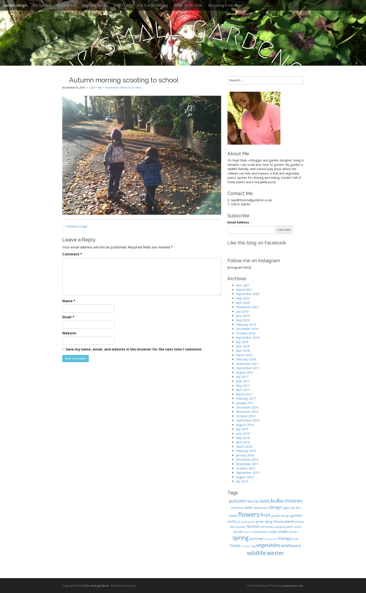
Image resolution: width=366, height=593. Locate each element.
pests (290, 526)
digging (286, 507)
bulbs (277, 500)
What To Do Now (188, 5)
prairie (247, 532)
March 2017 (244, 394)
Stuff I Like (122, 5)
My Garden (42, 5)
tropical (245, 546)
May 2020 (243, 298)
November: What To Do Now (123, 87)
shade (283, 531)
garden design (280, 516)
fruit (265, 515)
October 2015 (245, 468)
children (293, 500)
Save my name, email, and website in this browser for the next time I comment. (134, 349)
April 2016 (243, 442)
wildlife (256, 553)
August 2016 (245, 425)
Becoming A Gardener (225, 5)
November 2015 (247, 464)
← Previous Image (74, 226)
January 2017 (245, 403)
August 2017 (245, 372)
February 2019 (246, 325)
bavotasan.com (293, 585)
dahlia (248, 507)
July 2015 (242, 481)
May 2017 (243, 386)
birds (265, 501)
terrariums (271, 539)
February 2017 (246, 398)
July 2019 (242, 311)
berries (253, 501)
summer (257, 538)
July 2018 (242, 342)
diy (293, 508)
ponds (238, 531)
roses (272, 531)
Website (69, 333)
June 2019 (243, 316)
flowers (248, 514)
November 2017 (247, 364)
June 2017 (243, 381)
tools (295, 539)
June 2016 (243, 433)
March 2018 (244, 355)
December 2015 (247, 459)
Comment (72, 254)
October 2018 (245, 333)
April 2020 (243, 303)
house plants (283, 521)
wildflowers (291, 545)
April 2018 (243, 351)
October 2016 (245, 416)
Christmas (237, 508)
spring (241, 538)
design (275, 507)
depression (261, 508)
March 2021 (244, 290)
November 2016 (247, 412)
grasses (251, 521)
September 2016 (247, 420)
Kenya (299, 522)
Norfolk (253, 526)
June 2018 (243, 346)
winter (275, 553)
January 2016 (245, 455)
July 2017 (242, 377)
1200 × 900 (95, 87)
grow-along (264, 521)
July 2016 (242, 429)
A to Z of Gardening (152, 5)
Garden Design (15, 5)
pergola (280, 527)
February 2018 (246, 359)
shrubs (293, 532)
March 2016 (244, 447)
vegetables (268, 545)
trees (235, 545)
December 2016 (247, 407)
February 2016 (246, 451)
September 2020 (247, 294)
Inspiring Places (94, 5)
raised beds (259, 532)
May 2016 (243, 438)
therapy (284, 538)
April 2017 (243, 390)
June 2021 (243, 285)
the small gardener (97, 585)
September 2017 (247, 368)
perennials (267, 527)
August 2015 (245, 477)
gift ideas (242, 521)
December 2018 (247, 329)
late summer (238, 527)
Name (68, 301)
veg (253, 546)
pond (297, 527)
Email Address (238, 222)
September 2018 (247, 337)
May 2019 (243, 320)
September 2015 (247, 473)
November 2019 (247, 307)
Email (68, 317)
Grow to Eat (66, 5)
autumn (238, 500)
